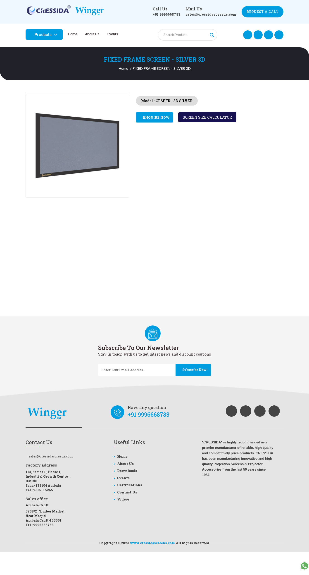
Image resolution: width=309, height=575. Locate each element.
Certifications (129, 485)
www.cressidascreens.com (152, 543)
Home (72, 34)
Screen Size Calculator (207, 117)
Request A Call (262, 12)
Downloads (127, 470)
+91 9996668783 (166, 14)
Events (112, 34)
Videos (123, 499)
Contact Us (127, 492)
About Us (92, 34)
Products (43, 34)
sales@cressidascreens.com (210, 14)
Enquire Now (156, 117)
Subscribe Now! (194, 370)
